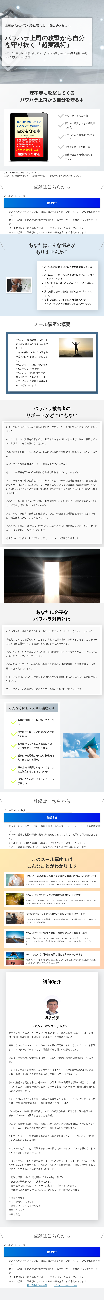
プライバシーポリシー (65, 1285)
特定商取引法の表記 (37, 1285)
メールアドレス (14, 195)
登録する (52, 203)
